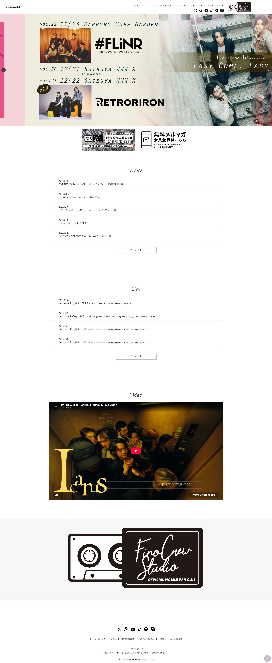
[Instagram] (200, 10)
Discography (206, 5)
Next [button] (268, 70)
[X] (195, 10)
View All (136, 250)
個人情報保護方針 (128, 639)
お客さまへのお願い (146, 639)
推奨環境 (162, 639)
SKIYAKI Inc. (150, 659)
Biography (166, 5)
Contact (220, 5)
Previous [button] (3, 70)
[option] (136, 70)
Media (154, 5)
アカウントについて (97, 639)
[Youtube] (206, 10)
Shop (193, 5)
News (137, 5)
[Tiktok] (211, 10)
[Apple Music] (222, 10)
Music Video (181, 5)
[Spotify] (216, 10)
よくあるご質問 (176, 639)
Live (145, 5)
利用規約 (113, 639)
